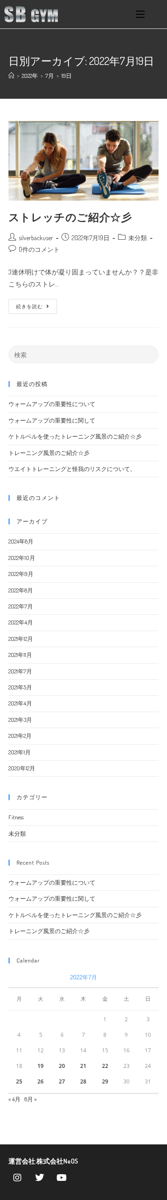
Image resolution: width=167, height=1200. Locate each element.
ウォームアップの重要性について (51, 403)
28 (83, 1081)
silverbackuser (36, 238)
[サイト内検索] (83, 354)
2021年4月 (20, 703)
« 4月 (14, 1099)
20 (62, 1066)
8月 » (30, 1099)
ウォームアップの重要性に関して (51, 420)
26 (40, 1081)
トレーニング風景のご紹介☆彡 (49, 452)
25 (19, 1081)
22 (105, 1066)
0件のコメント (39, 249)
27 (62, 1081)
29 (105, 1081)
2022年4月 (20, 622)
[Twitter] (40, 1178)
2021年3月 (20, 719)
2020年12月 (21, 768)
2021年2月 (20, 735)
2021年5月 (20, 687)
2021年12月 (20, 638)
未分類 (137, 238)
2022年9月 (20, 573)
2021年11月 (20, 654)
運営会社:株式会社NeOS (43, 1161)
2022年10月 (21, 557)
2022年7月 (20, 606)
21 (83, 1066)
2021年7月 (20, 671)
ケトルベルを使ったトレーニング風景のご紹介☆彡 (75, 436)
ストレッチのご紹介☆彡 (70, 217)
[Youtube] (62, 1178)
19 (40, 1066)
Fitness (16, 817)
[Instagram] (17, 1178)
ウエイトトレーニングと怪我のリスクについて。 (72, 468)
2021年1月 (19, 752)
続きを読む (32, 304)
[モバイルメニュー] (140, 14)
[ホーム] (11, 75)
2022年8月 (20, 590)
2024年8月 (20, 541)
